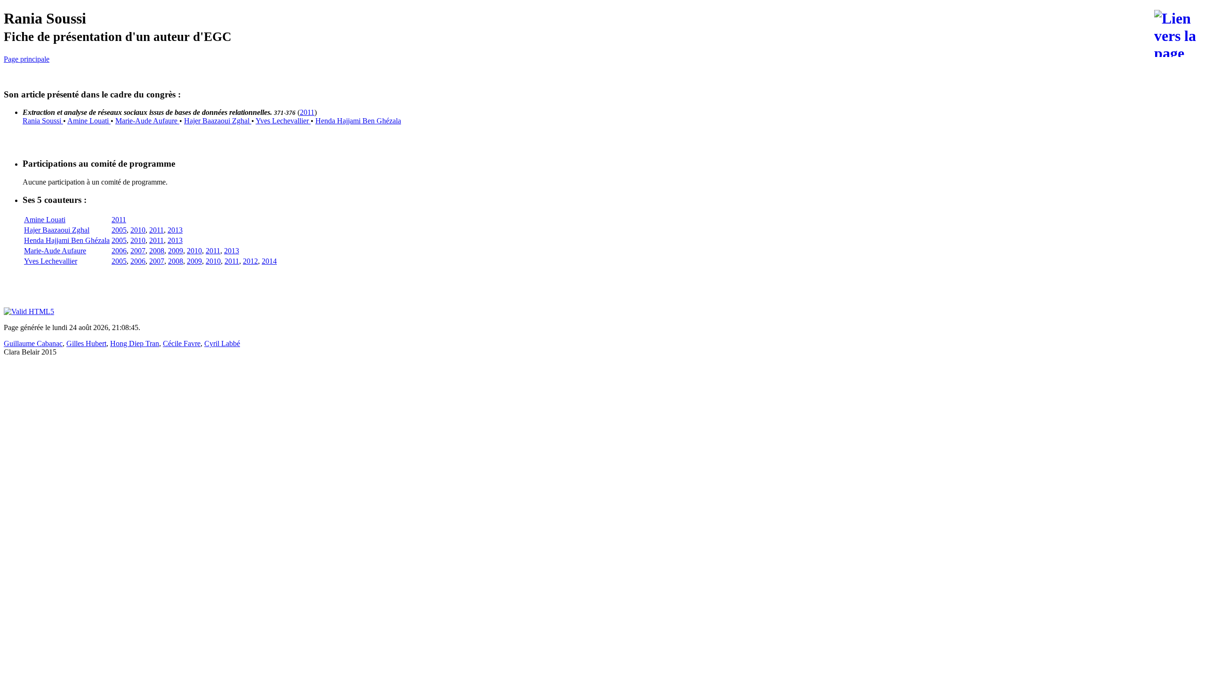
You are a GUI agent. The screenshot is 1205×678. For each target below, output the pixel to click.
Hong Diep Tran (134, 343)
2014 (269, 261)
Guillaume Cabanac (33, 343)
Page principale (26, 59)
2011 (307, 112)
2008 (156, 251)
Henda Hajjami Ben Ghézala (358, 121)
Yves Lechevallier (283, 121)
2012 (250, 261)
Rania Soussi (43, 121)
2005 (119, 230)
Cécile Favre (182, 343)
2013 (175, 230)
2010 (137, 230)
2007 (137, 251)
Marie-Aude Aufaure (147, 121)
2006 (119, 251)
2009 (175, 251)
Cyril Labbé (222, 343)
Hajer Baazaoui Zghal (217, 121)
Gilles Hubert (86, 343)
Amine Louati (89, 121)
